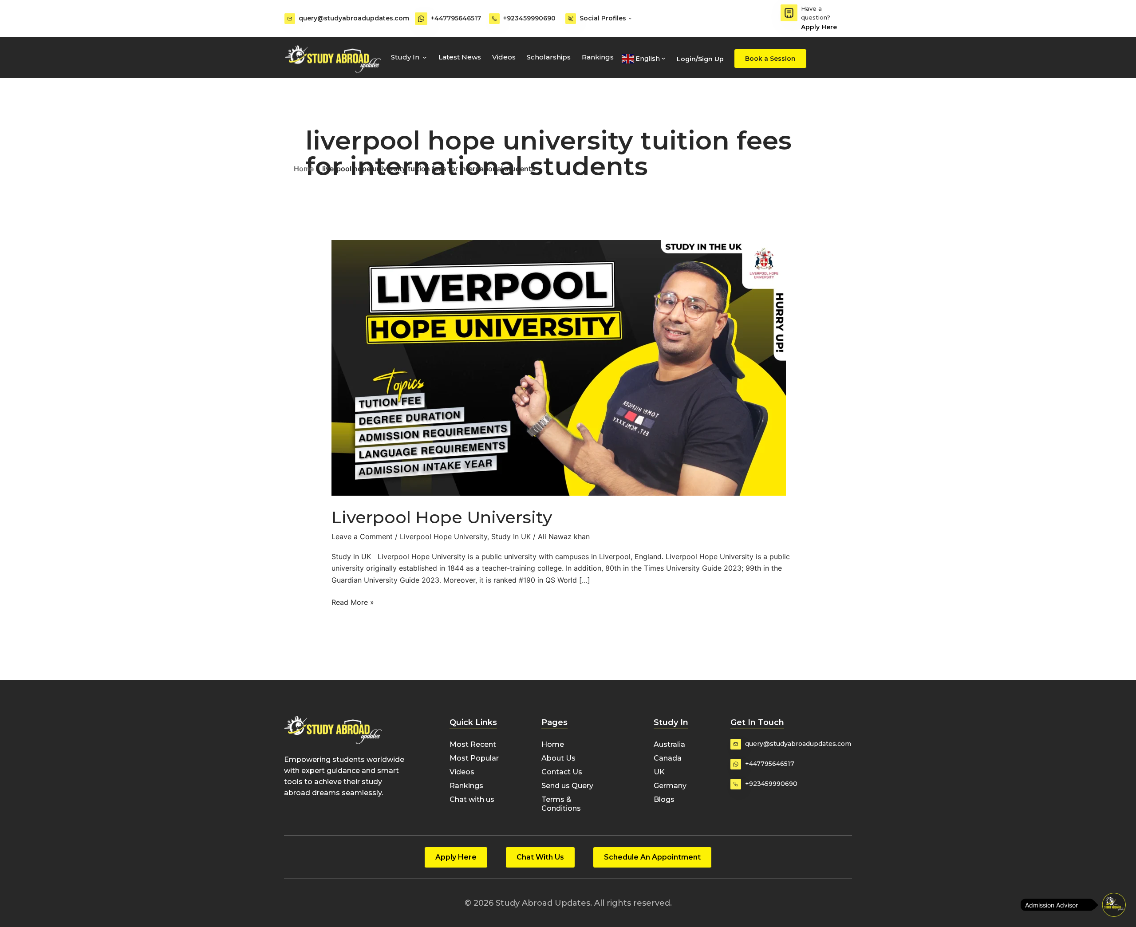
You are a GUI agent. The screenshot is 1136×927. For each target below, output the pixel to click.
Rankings (598, 57)
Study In (405, 57)
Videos (504, 57)
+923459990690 (529, 18)
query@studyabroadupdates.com (354, 18)
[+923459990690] (494, 18)
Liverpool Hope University (441, 517)
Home (304, 168)
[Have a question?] (789, 13)
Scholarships (549, 57)
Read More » (352, 601)
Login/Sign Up (700, 59)
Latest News (459, 57)
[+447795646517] (421, 18)
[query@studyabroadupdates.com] (289, 18)
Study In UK (511, 536)
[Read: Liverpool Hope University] (558, 367)
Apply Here (819, 27)
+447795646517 (456, 18)
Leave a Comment (362, 536)
